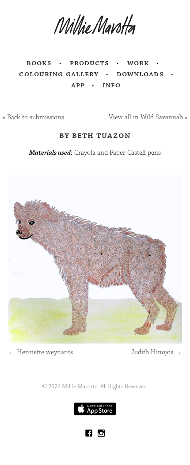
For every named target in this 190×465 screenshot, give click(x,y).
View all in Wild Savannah (146, 117)
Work (138, 63)
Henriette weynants (40, 352)
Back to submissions (35, 117)
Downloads (140, 74)
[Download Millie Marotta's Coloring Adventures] (95, 413)
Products (90, 63)
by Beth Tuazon (95, 135)
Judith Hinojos (156, 352)
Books (39, 63)
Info (112, 85)
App (78, 85)
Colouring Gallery (59, 74)
